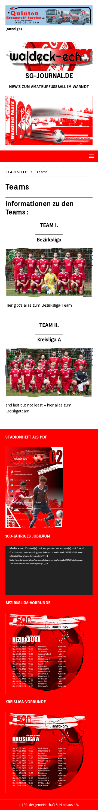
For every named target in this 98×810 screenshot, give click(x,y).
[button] (90, 156)
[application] (49, 570)
